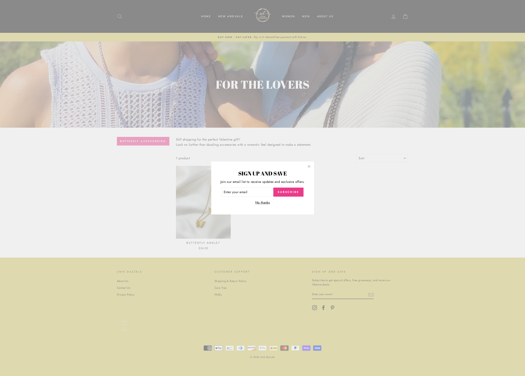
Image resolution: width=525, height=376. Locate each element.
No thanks (262, 202)
